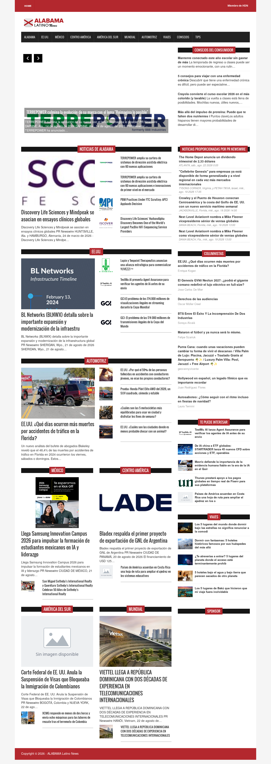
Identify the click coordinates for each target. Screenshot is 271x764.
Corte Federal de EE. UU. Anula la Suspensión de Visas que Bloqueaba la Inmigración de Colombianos (55, 679)
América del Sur (107, 37)
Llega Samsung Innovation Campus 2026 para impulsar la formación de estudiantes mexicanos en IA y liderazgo (55, 544)
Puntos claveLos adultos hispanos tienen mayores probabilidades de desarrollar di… (212, 118)
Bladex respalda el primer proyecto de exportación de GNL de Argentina (133, 537)
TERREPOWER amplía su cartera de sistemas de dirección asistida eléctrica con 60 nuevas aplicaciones (143, 162)
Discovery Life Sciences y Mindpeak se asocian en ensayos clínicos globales (57, 216)
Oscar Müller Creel (189, 304)
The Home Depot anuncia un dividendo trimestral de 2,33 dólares (207, 159)
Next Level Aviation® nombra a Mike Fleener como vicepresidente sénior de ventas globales (213, 233)
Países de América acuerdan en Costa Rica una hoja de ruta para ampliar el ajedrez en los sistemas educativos (146, 571)
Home (27, 5)
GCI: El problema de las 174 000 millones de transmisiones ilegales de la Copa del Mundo (145, 321)
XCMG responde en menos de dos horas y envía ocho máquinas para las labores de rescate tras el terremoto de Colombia (66, 717)
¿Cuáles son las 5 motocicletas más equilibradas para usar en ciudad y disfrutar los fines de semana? (141, 412)
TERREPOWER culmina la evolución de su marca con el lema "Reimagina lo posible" (87, 112)
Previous (27, 58)
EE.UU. (45, 37)
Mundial (130, 37)
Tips (198, 37)
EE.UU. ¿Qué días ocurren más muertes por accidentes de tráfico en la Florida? (57, 431)
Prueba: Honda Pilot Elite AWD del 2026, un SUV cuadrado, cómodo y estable (145, 391)
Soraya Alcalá (186, 323)
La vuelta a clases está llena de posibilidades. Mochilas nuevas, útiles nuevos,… (213, 98)
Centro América (80, 37)
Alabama (29, 37)
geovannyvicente (188, 369)
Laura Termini (186, 406)
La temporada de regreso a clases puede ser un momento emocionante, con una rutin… (214, 62)
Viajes (167, 37)
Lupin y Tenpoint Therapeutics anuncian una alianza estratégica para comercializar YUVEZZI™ (145, 264)
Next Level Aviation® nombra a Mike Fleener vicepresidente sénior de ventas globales (211, 219)
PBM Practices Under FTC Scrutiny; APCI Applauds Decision (144, 201)
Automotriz (149, 37)
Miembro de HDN (238, 5)
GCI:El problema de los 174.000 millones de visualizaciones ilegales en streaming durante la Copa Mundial (144, 302)
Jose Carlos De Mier (190, 289)
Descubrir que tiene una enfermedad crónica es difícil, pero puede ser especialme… (213, 80)
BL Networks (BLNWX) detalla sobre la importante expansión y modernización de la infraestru (57, 321)
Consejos (183, 37)
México (59, 37)
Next (38, 58)
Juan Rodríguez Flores (192, 387)
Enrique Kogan (187, 271)
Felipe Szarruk (187, 337)
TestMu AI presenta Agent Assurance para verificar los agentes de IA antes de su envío (144, 283)
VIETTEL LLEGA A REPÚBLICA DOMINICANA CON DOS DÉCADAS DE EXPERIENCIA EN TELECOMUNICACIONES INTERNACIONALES (145, 731)
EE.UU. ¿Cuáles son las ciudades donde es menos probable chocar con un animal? (144, 429)
